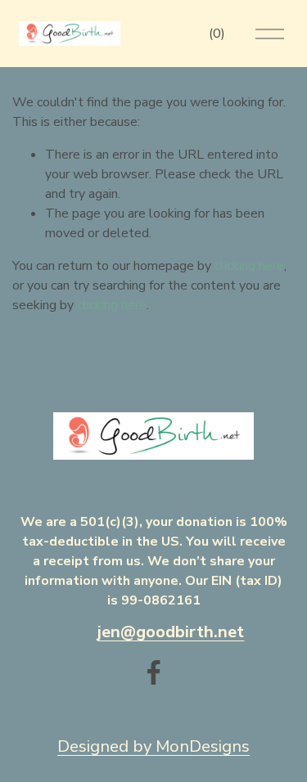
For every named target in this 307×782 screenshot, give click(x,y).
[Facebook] (154, 672)
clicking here (249, 266)
